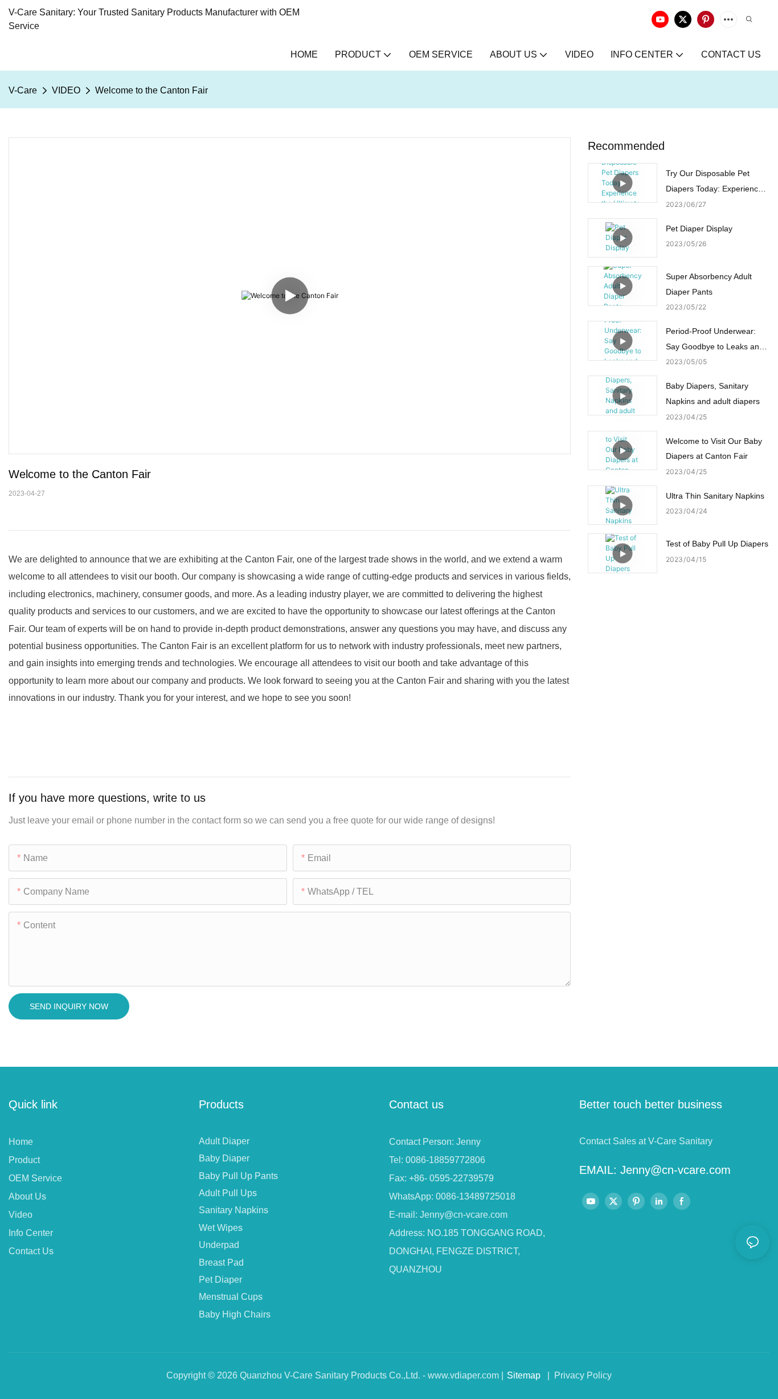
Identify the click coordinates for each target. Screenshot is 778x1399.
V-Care (23, 90)
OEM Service (35, 1178)
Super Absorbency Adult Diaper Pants (709, 284)
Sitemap (523, 1375)
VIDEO (66, 90)
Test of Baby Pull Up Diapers (717, 543)
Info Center (31, 1233)
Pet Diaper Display (699, 228)
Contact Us (31, 1251)
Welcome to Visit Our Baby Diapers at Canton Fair (714, 449)
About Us (27, 1196)
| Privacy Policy (578, 1375)
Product (24, 1160)
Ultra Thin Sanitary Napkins (715, 495)
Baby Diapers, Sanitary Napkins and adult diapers (713, 393)
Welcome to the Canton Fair (151, 90)
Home (21, 1142)
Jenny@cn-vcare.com (463, 1214)
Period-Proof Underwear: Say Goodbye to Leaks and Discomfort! (715, 340)
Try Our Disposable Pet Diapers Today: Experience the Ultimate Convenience (714, 182)
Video (20, 1214)
